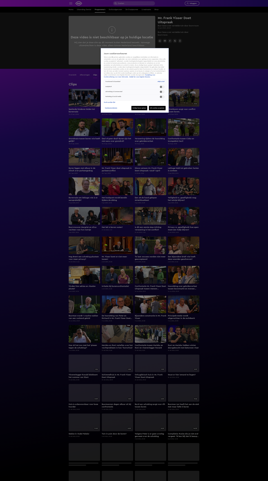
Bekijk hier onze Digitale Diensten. (139, 77)
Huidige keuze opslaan (139, 108)
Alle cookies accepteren (157, 108)
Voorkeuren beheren (111, 108)
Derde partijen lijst (109, 102)
